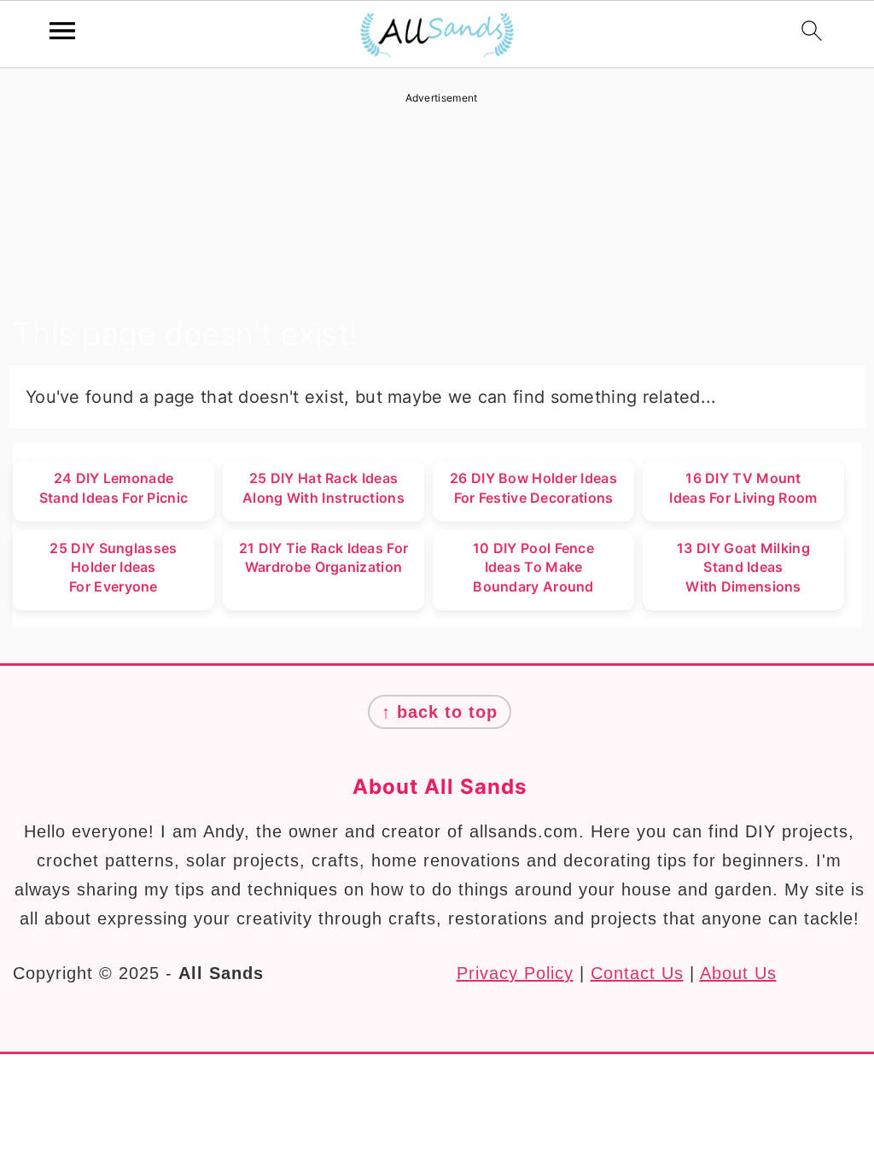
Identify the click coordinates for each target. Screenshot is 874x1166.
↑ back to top (440, 712)
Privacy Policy (515, 973)
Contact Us (637, 973)
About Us (738, 973)
